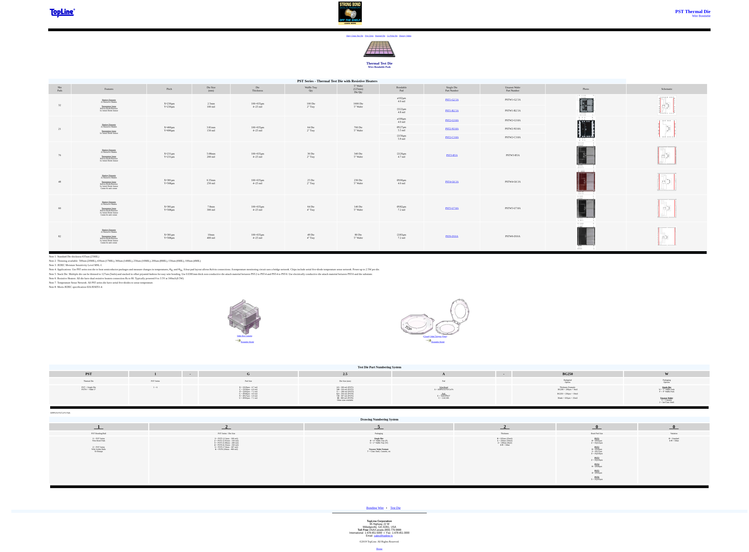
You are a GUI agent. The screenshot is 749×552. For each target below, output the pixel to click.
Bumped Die (380, 36)
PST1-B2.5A (452, 110)
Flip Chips (369, 36)
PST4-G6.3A (452, 181)
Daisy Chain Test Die (354, 36)
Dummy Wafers (405, 36)
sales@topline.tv (383, 535)
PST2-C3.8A (452, 137)
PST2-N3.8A (452, 128)
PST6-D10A (451, 236)
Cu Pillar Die (392, 36)
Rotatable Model (247, 342)
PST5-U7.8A (452, 208)
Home (379, 548)
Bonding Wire (375, 508)
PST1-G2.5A (452, 99)
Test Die (395, 508)
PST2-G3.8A (452, 120)
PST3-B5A (452, 155)
